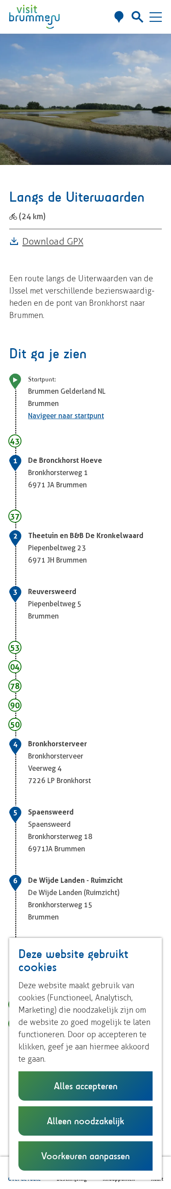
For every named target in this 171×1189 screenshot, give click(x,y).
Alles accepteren (86, 1086)
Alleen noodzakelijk (85, 1121)
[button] (15, 54)
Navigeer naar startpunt (66, 416)
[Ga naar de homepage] (34, 17)
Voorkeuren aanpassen (85, 1156)
